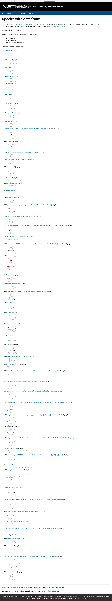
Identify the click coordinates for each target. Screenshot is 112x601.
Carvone (8, 335)
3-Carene (9, 302)
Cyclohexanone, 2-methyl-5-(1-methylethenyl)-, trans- (22, 512)
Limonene (9, 50)
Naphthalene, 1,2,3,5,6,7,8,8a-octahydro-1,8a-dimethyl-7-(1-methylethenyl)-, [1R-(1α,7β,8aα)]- (34, 455)
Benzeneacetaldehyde (13, 284)
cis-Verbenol (10, 477)
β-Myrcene (9, 84)
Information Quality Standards (46, 598)
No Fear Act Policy (85, 596)
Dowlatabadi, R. (29, 24)
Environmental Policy (102, 596)
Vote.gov (84, 598)
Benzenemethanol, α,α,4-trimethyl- (17, 356)
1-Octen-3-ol (10, 256)
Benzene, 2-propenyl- (12, 539)
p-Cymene (9, 76)
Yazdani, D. (37, 24)
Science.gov (70, 598)
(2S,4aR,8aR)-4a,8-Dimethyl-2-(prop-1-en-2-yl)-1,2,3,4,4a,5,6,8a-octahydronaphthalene (32, 528)
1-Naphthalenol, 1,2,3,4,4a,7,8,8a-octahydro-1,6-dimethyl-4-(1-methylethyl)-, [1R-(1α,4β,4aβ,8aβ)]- (36, 402)
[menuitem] (2, 13)
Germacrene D (10, 167)
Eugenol (8, 275)
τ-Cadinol (9, 344)
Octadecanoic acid (12, 487)
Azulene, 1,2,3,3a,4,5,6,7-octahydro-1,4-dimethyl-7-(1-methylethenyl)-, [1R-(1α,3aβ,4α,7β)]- (33, 499)
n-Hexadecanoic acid (12, 364)
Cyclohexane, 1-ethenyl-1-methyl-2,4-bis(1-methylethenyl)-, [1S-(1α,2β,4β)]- (29, 205)
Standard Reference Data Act (49, 591)
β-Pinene (9, 94)
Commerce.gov (61, 598)
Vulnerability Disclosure (72, 596)
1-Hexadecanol (10, 465)
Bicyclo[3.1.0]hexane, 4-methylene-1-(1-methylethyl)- (22, 152)
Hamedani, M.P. (19, 24)
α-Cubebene (10, 312)
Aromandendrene (11, 572)
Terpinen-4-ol (10, 113)
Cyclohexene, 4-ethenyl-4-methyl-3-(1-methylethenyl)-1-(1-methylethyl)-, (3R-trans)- (31, 391)
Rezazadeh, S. (9, 24)
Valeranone (9, 546)
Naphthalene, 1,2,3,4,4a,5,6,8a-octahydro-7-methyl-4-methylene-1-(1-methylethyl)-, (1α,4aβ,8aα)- (36, 244)
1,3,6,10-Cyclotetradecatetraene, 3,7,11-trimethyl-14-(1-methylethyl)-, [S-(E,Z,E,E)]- (31, 556)
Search (9, 13)
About (31, 13)
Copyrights (33, 596)
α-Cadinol (9, 263)
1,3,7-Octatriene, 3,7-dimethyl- (15, 521)
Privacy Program (24, 596)
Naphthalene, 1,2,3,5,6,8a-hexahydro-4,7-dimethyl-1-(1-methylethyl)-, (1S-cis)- (30, 129)
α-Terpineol (9, 103)
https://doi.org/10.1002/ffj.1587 (58, 26)
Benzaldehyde (10, 190)
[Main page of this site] (2, 13)
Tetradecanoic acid (12, 448)
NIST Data (20, 13)
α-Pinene (9, 67)
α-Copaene (9, 141)
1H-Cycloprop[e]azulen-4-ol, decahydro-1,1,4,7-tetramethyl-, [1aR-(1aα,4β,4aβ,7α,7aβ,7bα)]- (34, 415)
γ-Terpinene (9, 121)
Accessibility (14, 596)
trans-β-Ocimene (11, 183)
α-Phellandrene (11, 197)
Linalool (8, 60)
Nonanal (9, 178)
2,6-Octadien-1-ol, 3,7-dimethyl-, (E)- (17, 237)
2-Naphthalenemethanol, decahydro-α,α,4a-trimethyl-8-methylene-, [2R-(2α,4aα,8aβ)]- (32, 371)
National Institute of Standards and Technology (17, 6)
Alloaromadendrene (12, 324)
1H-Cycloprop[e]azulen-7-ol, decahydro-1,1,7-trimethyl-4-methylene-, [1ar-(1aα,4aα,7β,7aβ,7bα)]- (36, 226)
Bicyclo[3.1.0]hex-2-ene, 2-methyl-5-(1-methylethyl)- (22, 216)
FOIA (93, 596)
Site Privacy (6, 596)
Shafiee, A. (45, 24)
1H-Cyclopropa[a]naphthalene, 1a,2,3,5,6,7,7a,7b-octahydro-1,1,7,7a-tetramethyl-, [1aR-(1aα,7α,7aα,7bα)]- (38, 438)
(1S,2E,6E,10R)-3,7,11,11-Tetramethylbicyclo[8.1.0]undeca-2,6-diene (26, 291)
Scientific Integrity (30, 598)
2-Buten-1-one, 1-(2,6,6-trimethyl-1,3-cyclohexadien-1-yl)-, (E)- (25, 381)
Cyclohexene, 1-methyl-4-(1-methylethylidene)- (20, 159)
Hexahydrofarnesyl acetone (14, 470)
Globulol (8, 426)
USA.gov (77, 598)
